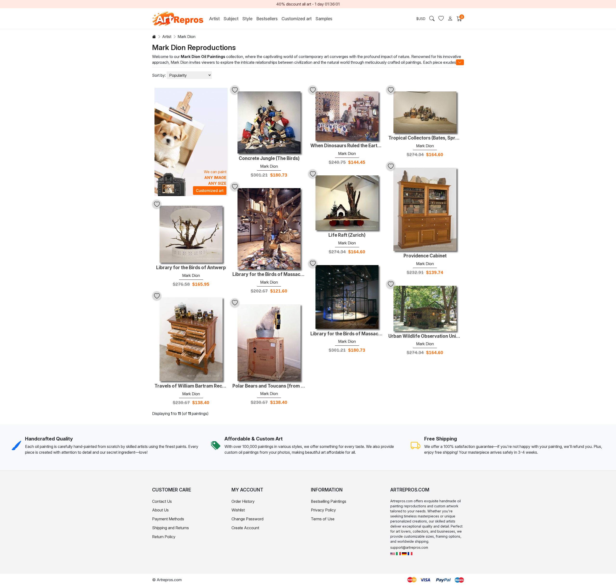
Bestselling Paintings (328, 501)
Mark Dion (269, 166)
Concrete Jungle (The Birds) (269, 158)
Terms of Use (322, 518)
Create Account (245, 527)
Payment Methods (168, 518)
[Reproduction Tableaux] (410, 553)
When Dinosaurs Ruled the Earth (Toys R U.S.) (347, 145)
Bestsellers (267, 18)
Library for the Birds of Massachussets (347, 334)
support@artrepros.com (409, 547)
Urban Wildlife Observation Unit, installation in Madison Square (425, 336)
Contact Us (162, 501)
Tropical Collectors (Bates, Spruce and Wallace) (425, 138)
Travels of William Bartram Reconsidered (191, 386)
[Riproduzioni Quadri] (398, 553)
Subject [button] (231, 18)
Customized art (297, 18)
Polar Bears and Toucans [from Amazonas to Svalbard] (269, 386)
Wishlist (238, 510)
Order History (243, 501)
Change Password (247, 518)
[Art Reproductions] (392, 553)
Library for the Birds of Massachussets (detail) (269, 274)
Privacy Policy (323, 510)
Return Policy (163, 536)
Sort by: (159, 75)
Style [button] (247, 18)
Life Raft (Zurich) (347, 235)
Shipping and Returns (170, 527)
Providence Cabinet (425, 256)
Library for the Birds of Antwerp (191, 267)
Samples (323, 18)
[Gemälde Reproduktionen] (404, 553)
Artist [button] (214, 18)
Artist (166, 36)
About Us (160, 510)
